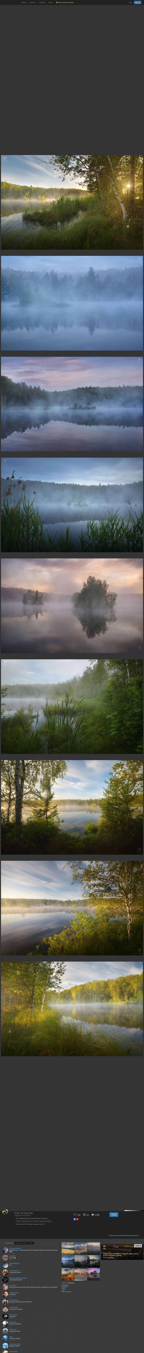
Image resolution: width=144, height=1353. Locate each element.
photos (71, 1283)
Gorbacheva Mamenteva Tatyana (18, 1278)
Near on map (21, 1243)
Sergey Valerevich (14, 1270)
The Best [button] (42, 2)
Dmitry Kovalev (14, 1351)
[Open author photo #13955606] (68, 1248)
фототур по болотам (46, 1221)
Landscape (65, 1286)
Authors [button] (32, 2)
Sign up (137, 2)
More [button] (50, 2)
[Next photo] (142, 586)
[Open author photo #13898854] (93, 1248)
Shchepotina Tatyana (15, 1344)
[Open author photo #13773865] (93, 1274)
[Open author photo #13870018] (68, 1261)
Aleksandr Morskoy (15, 1263)
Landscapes (68, 1291)
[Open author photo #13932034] (80, 1248)
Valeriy (11, 1336)
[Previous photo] (2, 586)
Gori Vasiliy (12, 1256)
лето (31, 1221)
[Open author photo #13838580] (68, 1274)
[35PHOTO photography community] (10, 2)
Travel (63, 1289)
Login (130, 2)
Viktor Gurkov (13, 1329)
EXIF (31, 1243)
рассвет (37, 1221)
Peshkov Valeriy (14, 1307)
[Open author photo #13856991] (93, 1261)
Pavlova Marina (14, 1300)
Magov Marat (13, 1322)
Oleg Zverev (13, 1285)
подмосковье (25, 1221)
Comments (9, 1243)
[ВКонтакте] (74, 1219)
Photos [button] (24, 2)
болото (18, 1221)
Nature (63, 1288)
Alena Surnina (13, 1314)
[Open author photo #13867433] (80, 1261)
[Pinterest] (77, 1219)
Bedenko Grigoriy (14, 1292)
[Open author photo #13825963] (80, 1274)
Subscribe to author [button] (114, 1214)
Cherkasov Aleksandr (15, 1248)
